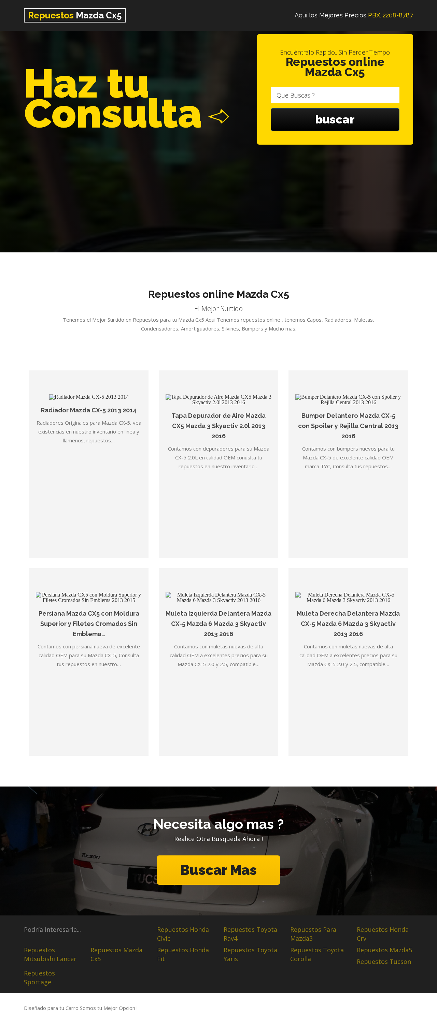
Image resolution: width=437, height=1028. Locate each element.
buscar (335, 119)
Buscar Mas (218, 870)
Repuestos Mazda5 (384, 950)
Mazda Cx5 (75, 15)
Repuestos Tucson (384, 961)
